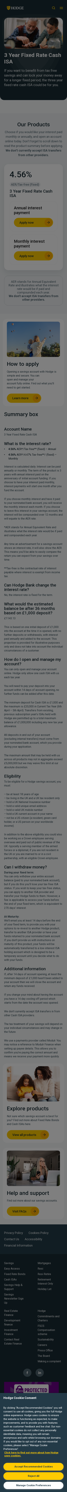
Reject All (33, 1476)
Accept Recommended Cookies (33, 1466)
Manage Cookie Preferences (33, 1485)
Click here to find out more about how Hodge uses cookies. (31, 1454)
